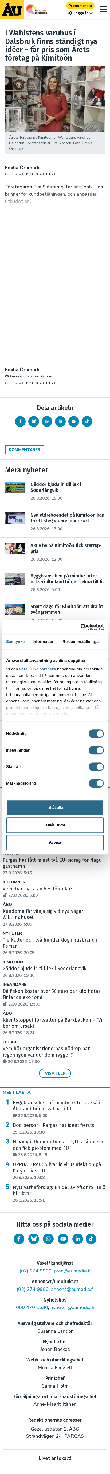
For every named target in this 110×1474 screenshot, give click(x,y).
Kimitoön (13, 962)
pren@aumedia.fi (72, 1271)
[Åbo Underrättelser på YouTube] (63, 1239)
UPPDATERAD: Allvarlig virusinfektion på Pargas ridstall (57, 1171)
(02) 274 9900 (35, 1271)
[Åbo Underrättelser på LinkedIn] (77, 1239)
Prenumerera (80, 5)
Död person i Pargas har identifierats (53, 1128)
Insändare (14, 984)
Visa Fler (55, 1073)
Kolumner (14, 882)
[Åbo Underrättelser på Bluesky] (33, 1239)
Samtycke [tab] (15, 641)
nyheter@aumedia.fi (72, 1307)
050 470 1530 (32, 1307)
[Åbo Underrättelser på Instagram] (48, 1239)
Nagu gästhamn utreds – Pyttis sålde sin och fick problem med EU (58, 1148)
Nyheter (12, 933)
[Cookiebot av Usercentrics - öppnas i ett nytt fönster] (80, 627)
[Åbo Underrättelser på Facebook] (19, 1239)
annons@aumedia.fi (72, 1289)
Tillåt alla (55, 807)
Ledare (11, 1042)
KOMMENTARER (24, 449)
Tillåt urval (55, 825)
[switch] (96, 750)
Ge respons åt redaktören (31, 376)
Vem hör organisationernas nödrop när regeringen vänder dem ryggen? (46, 1055)
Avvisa (55, 842)
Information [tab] (43, 641)
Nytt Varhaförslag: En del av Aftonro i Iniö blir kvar (59, 1193)
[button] (80, 13)
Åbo (7, 904)
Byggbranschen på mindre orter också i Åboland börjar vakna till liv (56, 1109)
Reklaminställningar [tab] (81, 641)
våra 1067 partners (37, 669)
